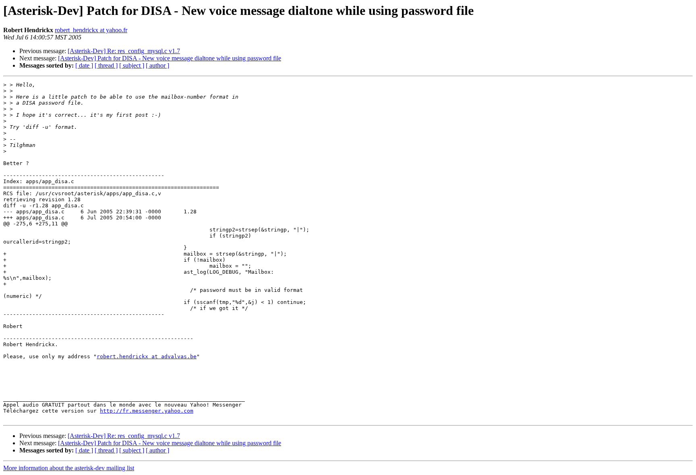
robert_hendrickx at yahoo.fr (91, 30)
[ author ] (157, 65)
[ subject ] (131, 65)
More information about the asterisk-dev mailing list (68, 468)
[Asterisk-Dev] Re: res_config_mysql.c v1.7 (124, 51)
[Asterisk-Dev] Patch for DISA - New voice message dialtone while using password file (169, 58)
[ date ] (84, 65)
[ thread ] (106, 65)
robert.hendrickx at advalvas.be (147, 356)
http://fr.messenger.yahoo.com (146, 411)
